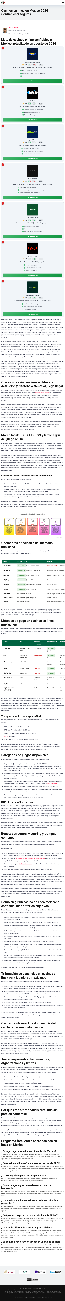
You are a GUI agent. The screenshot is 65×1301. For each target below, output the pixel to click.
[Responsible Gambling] (24, 1272)
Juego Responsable (18, 1297)
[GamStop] (55, 1272)
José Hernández (13, 27)
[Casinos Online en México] (3, 2)
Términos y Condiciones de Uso (44, 1297)
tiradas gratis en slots (25, 864)
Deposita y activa (33, 81)
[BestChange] (32, 1279)
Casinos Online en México (39, 1288)
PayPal (6, 736)
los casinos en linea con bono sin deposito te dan (30, 858)
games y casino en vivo (42, 393)
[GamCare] (40, 1272)
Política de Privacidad (30, 1297)
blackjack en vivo (52, 783)
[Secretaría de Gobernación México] (9, 1272)
